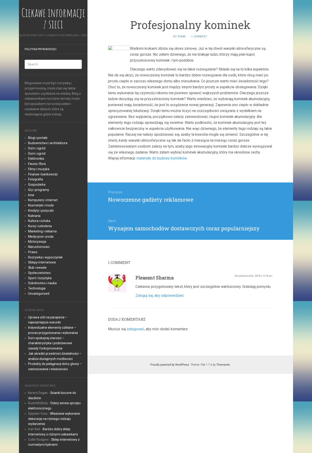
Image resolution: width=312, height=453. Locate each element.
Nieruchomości (39, 247)
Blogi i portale (38, 138)
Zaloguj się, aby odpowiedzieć (159, 295)
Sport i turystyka (40, 278)
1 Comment (199, 36)
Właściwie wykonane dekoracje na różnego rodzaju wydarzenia (54, 419)
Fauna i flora (37, 164)
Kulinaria (34, 216)
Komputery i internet (43, 200)
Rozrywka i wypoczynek (45, 257)
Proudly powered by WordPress (169, 364)
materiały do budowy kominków (162, 158)
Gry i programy (38, 190)
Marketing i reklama (42, 231)
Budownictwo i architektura (47, 143)
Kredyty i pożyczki (41, 210)
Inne (31, 195)
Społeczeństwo (39, 273)
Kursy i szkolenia (40, 226)
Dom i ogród (36, 148)
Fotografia (35, 179)
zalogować (135, 329)
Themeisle (223, 364)
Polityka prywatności (40, 49)
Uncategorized (38, 293)
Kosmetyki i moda (41, 205)
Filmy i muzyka (38, 169)
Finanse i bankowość (43, 174)
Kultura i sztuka (39, 221)
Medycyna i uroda (40, 236)
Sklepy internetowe (42, 262)
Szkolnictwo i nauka (42, 283)
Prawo (32, 252)
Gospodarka (36, 184)
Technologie (37, 288)
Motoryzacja (37, 241)
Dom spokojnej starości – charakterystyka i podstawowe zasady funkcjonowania (50, 343)
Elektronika (36, 158)
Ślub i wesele (37, 267)
